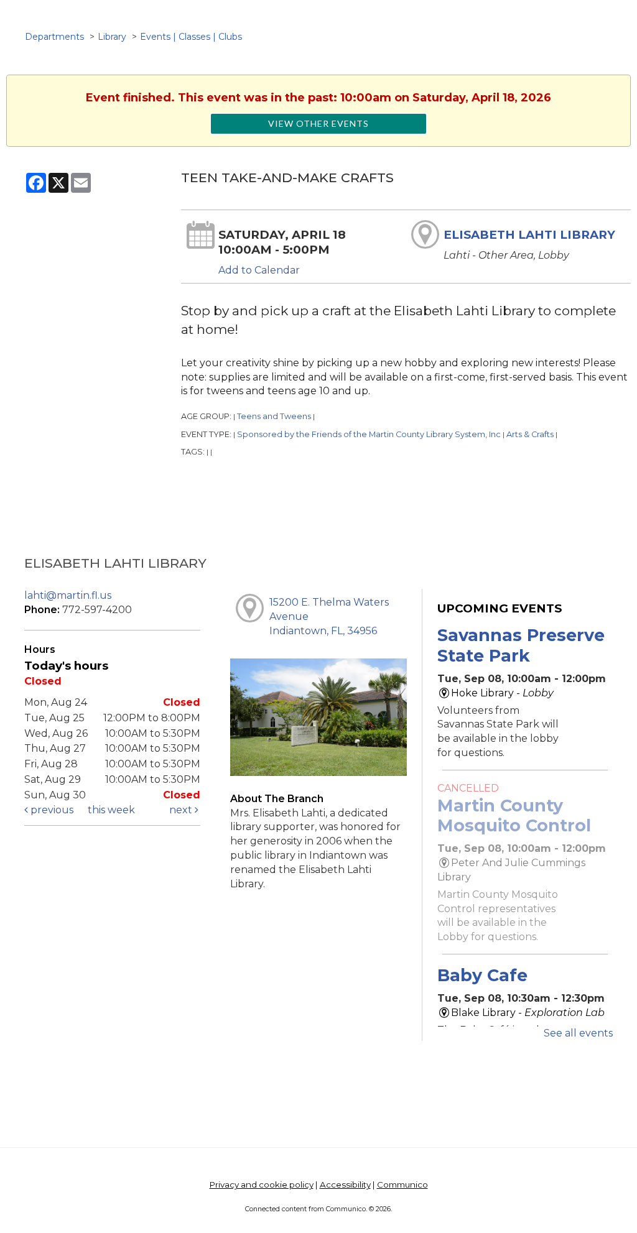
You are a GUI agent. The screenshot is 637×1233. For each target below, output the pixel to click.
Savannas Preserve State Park (521, 645)
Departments (54, 36)
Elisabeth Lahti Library (529, 235)
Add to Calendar (259, 270)
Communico (402, 1184)
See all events (578, 1033)
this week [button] (111, 810)
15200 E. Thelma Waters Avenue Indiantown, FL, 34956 (329, 616)
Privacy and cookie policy (262, 1184)
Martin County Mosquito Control (514, 815)
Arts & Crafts (530, 434)
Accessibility (345, 1184)
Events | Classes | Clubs (191, 36)
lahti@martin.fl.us (67, 595)
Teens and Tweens (274, 416)
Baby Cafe (482, 975)
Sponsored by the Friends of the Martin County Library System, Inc (369, 434)
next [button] (182, 810)
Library (112, 36)
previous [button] (50, 810)
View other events (318, 123)
